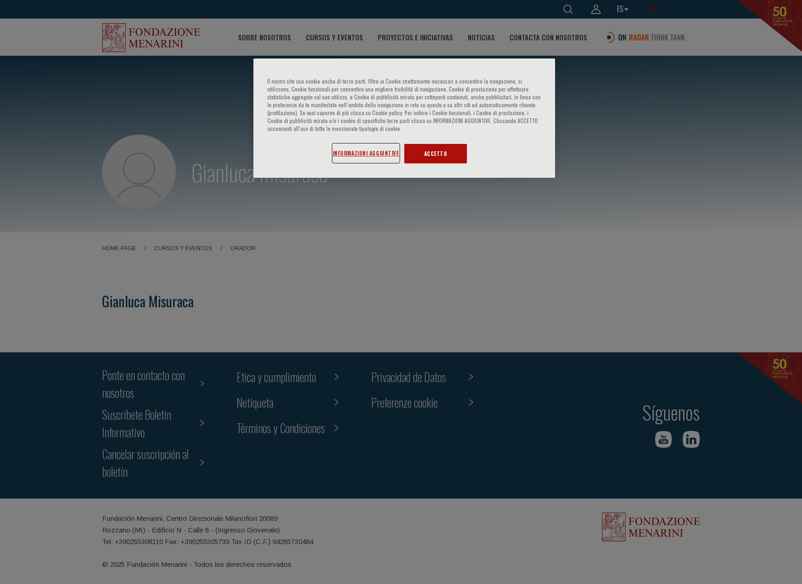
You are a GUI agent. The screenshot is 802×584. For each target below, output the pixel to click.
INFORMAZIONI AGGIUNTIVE (366, 153)
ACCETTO (435, 153)
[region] (404, 118)
